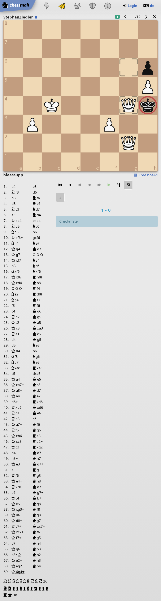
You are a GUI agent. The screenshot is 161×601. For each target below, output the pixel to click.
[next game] (146, 16)
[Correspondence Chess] (62, 6)
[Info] (107, 6)
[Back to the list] (155, 16)
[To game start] (60, 185)
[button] (5, 581)
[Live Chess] (46, 6)
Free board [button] (148, 175)
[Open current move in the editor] (128, 185)
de (152, 5)
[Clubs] (92, 6)
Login (132, 5)
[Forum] (77, 6)
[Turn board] (118, 185)
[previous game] (126, 16)
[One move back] (70, 185)
